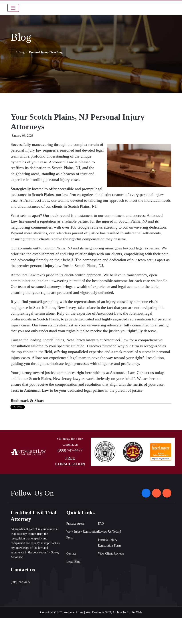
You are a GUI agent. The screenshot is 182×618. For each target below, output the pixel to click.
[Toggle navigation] (13, 8)
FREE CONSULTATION (70, 461)
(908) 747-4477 (70, 450)
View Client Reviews (111, 553)
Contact (71, 553)
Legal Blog (73, 561)
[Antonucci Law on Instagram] (156, 493)
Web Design (93, 612)
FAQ (101, 523)
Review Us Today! (109, 531)
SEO (108, 612)
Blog (22, 52)
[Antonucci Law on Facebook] (146, 493)
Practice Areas (75, 523)
